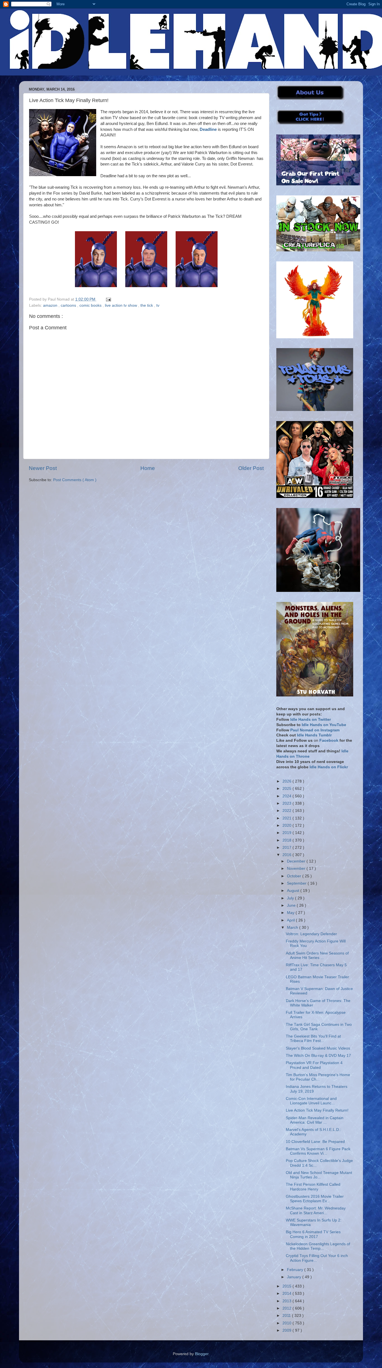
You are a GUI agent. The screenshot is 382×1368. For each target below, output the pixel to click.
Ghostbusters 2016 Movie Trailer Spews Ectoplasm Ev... (315, 1198)
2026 (287, 781)
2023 (287, 803)
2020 (287, 825)
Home (147, 468)
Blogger (201, 1354)
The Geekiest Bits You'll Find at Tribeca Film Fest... (313, 1038)
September (297, 883)
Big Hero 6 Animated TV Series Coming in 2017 (313, 1234)
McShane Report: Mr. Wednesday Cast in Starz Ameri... (316, 1210)
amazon (50, 305)
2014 (287, 1293)
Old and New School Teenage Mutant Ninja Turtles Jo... (319, 1175)
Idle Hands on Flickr (329, 767)
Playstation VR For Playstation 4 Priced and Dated (314, 1065)
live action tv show (121, 305)
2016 (287, 855)
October (294, 876)
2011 (287, 1315)
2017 (287, 847)
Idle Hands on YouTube (324, 725)
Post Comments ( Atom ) (74, 480)
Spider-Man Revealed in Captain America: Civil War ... (314, 1120)
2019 (287, 833)
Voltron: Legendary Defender (311, 934)
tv (157, 305)
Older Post (251, 468)
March (293, 927)
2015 (287, 1286)
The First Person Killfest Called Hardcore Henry (313, 1186)
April (291, 920)
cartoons (69, 305)
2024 (287, 796)
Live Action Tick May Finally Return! (317, 1110)
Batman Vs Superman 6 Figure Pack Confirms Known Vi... (318, 1151)
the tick (147, 305)
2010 (287, 1323)
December (296, 861)
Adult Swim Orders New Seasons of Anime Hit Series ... (317, 955)
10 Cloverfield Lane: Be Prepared (315, 1142)
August (293, 891)
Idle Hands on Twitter (310, 719)
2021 (287, 818)
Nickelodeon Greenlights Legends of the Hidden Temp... (318, 1246)
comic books (91, 305)
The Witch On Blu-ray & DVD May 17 (318, 1055)
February (295, 1270)
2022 (287, 811)
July (291, 898)
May (291, 913)
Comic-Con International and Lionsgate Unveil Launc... (311, 1101)
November (296, 868)
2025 (287, 788)
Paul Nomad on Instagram (314, 730)
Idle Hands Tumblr (314, 735)
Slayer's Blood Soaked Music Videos (318, 1048)
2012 (287, 1308)
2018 (287, 840)
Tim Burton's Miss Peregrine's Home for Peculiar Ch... (318, 1077)
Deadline (208, 129)
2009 (287, 1330)
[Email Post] (107, 299)
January (294, 1277)
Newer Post (43, 468)
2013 (287, 1301)
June (292, 905)
